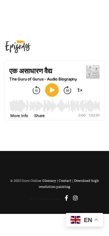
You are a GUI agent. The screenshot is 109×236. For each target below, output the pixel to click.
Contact (65, 181)
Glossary (49, 181)
